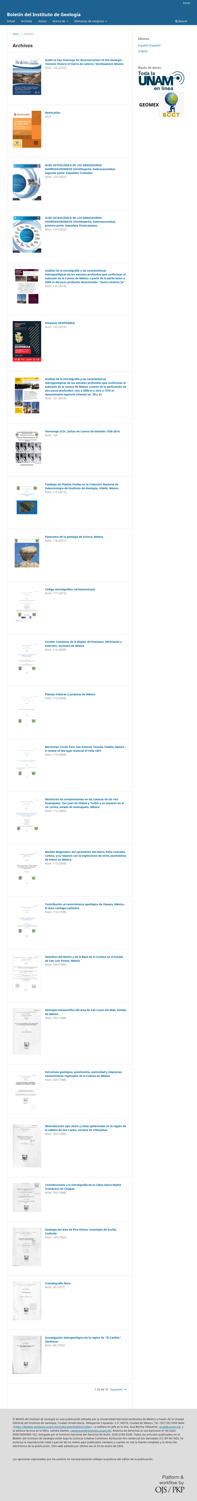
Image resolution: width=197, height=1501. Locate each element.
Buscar (182, 21)
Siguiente (116, 1389)
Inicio (16, 34)
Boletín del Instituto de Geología (44, 14)
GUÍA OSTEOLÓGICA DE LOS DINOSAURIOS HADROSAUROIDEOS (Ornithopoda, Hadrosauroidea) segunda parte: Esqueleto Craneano (80, 169)
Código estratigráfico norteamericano (70, 589)
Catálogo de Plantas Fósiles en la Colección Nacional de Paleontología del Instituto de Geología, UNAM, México (82, 486)
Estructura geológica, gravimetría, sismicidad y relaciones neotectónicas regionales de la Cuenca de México (83, 1074)
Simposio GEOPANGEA (60, 323)
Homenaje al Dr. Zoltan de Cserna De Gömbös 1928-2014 (82, 431)
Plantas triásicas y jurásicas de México (70, 694)
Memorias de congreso (89, 21)
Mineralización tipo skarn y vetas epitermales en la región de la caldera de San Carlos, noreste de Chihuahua (85, 1128)
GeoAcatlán (52, 112)
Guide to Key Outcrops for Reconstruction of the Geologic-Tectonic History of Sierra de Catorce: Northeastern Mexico (84, 62)
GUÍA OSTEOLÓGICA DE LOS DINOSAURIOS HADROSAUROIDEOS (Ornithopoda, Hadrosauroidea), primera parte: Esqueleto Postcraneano (80, 221)
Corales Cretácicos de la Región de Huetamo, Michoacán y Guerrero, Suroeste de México (83, 643)
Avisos (42, 21)
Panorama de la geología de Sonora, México (74, 537)
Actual (11, 21)
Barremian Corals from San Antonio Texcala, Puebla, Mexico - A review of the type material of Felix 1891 (85, 749)
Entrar (186, 3)
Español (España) (149, 45)
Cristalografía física (57, 1283)
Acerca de (59, 21)
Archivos (26, 21)
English (143, 51)
